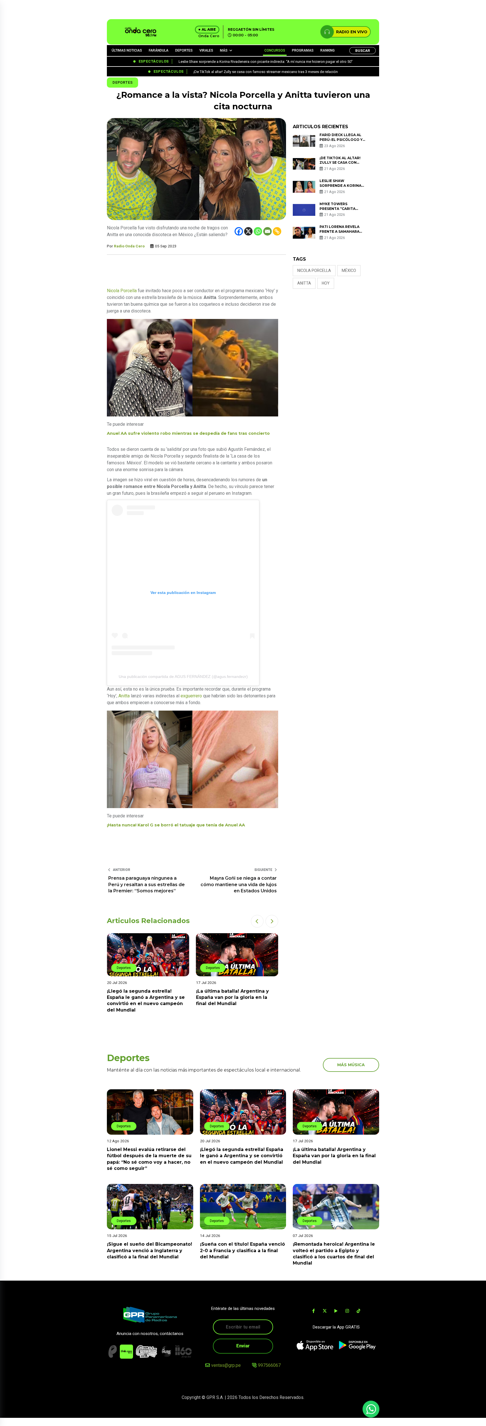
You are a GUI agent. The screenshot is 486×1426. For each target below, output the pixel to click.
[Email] (267, 231)
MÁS (224, 50)
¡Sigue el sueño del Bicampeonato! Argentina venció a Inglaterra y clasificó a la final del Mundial (149, 1250)
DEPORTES (184, 50)
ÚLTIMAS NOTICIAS (127, 50)
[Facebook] (239, 231)
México (349, 270)
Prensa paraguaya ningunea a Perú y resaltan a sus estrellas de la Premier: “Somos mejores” (146, 884)
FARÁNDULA (158, 50)
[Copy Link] (277, 231)
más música (351, 1064)
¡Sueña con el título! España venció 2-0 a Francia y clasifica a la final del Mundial (242, 1250)
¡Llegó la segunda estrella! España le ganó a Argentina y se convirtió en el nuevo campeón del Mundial (241, 1156)
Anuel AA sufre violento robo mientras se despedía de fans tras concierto (188, 433)
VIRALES (206, 50)
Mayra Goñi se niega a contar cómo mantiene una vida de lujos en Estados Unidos (239, 884)
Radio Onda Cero (129, 246)
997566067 (269, 1365)
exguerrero (191, 695)
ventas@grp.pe (226, 1365)
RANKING (327, 50)
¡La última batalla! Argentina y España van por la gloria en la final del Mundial (143, 997)
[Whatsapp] (258, 231)
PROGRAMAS (303, 50)
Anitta (124, 695)
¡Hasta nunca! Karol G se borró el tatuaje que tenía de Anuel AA (176, 825)
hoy (326, 283)
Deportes (122, 82)
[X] (248, 231)
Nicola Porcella (122, 290)
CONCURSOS (274, 50)
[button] (257, 921)
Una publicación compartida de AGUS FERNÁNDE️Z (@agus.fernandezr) (183, 676)
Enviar (243, 1346)
